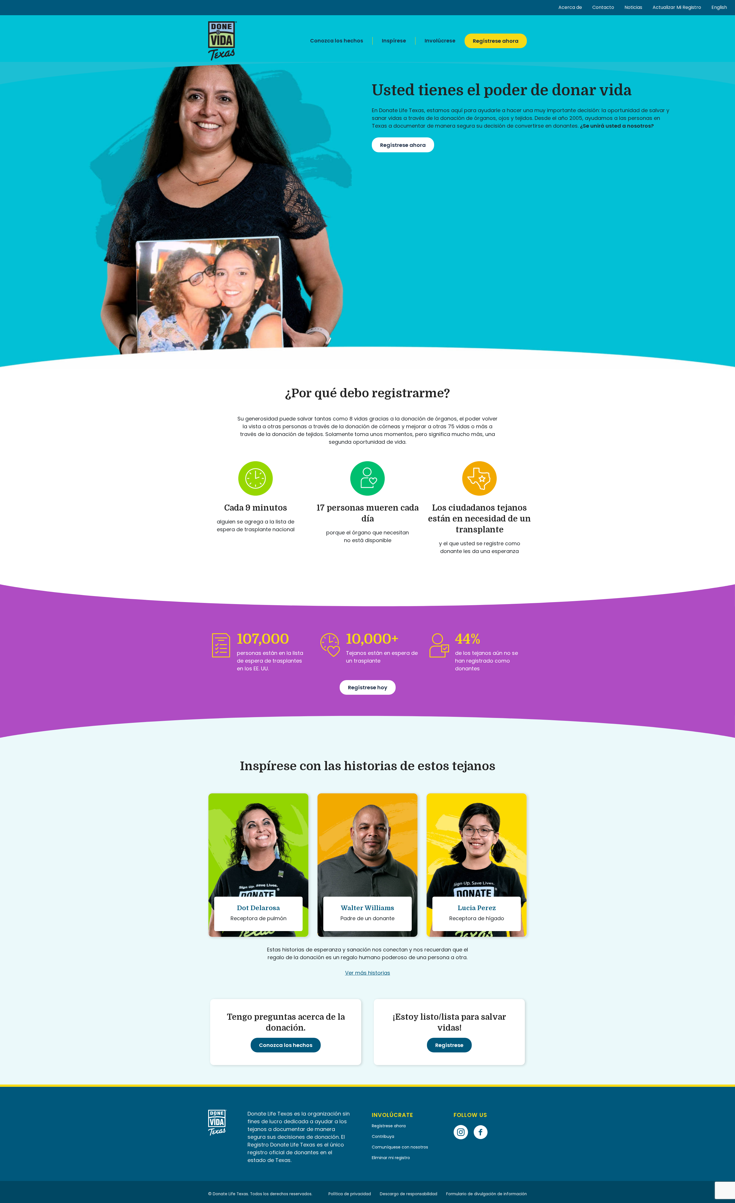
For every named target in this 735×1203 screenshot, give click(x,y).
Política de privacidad (349, 1194)
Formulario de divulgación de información (486, 1194)
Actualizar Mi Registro (677, 7)
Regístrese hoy (367, 687)
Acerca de (570, 7)
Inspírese (394, 40)
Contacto (603, 7)
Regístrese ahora (496, 40)
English (719, 7)
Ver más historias (367, 972)
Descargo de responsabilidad (408, 1194)
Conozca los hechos (336, 40)
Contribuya (383, 1136)
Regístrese (449, 1045)
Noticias (633, 7)
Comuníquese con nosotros (400, 1147)
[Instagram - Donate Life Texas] (463, 1124)
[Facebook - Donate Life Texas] (482, 1124)
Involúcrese (440, 40)
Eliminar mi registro (391, 1158)
